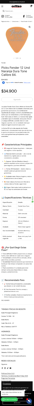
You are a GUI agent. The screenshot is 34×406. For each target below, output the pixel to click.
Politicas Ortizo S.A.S (7, 373)
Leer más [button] (20, 398)
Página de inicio (5, 21)
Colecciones (15, 21)
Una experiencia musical (17, 2)
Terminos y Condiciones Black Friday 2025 (14, 376)
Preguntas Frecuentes (8, 378)
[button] (31, 6)
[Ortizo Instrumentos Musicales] (16, 6)
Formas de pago (6, 381)
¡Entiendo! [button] (17, 402)
